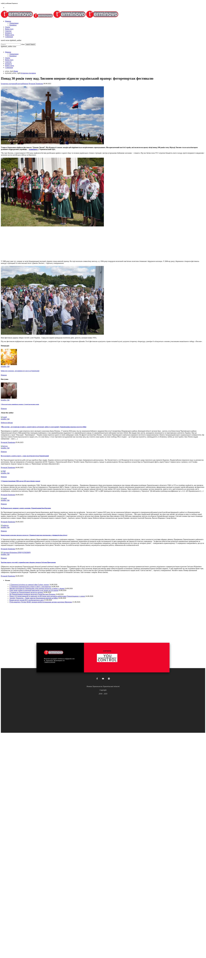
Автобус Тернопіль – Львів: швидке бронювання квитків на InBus (33, 598)
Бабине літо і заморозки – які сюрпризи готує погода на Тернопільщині (20, 370)
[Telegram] (109, 679)
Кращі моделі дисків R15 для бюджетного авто (26, 600)
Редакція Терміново (36, 84)
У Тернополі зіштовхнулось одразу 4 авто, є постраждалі (30, 586)
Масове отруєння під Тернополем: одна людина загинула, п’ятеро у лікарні (36, 588)
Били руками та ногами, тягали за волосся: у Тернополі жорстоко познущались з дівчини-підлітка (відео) (34, 535)
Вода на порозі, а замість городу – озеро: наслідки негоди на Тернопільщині (25, 456)
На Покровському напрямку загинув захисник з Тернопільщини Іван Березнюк (26, 508)
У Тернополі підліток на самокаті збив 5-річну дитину (29, 584)
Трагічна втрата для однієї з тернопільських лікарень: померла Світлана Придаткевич (28, 562)
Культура (19, 84)
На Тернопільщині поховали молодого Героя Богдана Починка (32, 594)
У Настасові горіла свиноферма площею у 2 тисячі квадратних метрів (20, 404)
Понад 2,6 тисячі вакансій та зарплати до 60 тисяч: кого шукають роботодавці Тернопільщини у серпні (47, 596)
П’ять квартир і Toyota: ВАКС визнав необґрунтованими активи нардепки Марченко (40, 602)
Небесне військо (7, 423)
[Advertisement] (65, 244)
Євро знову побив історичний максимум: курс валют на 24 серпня (33, 590)
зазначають (33, 149)
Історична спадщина (8, 84)
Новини (25, 84)
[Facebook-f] (97, 679)
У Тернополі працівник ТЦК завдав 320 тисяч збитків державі (20, 481)
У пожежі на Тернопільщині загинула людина (26, 592)
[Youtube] (103, 679)
